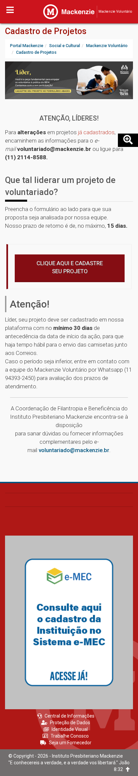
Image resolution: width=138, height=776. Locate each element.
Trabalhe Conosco (70, 736)
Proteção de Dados (70, 722)
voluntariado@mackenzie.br (74, 450)
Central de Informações (69, 716)
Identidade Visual (70, 729)
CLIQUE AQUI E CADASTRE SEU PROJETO (70, 267)
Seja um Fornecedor (70, 742)
